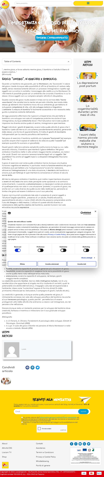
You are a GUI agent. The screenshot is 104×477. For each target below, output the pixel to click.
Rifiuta (22, 264)
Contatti (39, 444)
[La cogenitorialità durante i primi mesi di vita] (87, 98)
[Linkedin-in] (84, 443)
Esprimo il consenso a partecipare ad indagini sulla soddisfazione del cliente (49, 423)
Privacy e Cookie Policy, (57, 234)
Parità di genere (43, 466)
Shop (4, 457)
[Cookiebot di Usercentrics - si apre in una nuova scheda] (82, 213)
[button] (68, 61)
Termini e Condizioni (45, 452)
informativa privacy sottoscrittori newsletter (58, 417)
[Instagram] (75, 443)
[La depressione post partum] (87, 76)
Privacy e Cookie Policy (46, 457)
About (4, 444)
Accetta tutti (81, 264)
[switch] (40, 250)
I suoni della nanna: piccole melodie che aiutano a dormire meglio (87, 140)
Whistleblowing (42, 461)
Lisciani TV (6, 452)
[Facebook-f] (71, 443)
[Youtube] (80, 443)
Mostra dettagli (86, 258)
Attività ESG (7, 448)
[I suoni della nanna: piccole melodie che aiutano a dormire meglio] (87, 127)
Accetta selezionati (52, 264)
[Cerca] (67, 3)
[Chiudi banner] (95, 213)
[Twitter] (88, 443)
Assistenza (40, 448)
